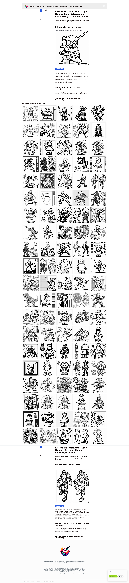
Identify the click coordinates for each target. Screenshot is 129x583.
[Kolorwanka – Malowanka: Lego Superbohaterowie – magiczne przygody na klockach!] (48, 351)
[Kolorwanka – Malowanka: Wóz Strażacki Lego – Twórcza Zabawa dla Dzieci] (81, 232)
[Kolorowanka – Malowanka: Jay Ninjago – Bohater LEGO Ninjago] (64, 130)
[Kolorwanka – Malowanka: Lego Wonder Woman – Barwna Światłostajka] (31, 215)
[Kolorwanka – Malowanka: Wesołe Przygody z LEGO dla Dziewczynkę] (98, 317)
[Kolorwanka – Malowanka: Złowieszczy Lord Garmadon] (98, 130)
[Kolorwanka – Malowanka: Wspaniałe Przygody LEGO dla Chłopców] (48, 232)
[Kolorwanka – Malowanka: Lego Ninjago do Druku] (48, 198)
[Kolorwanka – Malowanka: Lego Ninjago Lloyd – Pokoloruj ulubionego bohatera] (98, 266)
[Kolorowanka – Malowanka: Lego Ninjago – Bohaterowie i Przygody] (81, 113)
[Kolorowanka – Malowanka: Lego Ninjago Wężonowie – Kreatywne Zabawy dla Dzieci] (31, 385)
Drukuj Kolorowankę (78, 30)
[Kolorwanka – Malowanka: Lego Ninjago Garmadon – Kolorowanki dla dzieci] (81, 351)
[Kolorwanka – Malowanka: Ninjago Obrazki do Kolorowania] (81, 249)
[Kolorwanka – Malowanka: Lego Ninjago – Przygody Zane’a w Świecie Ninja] (48, 215)
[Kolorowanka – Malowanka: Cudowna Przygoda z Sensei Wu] (31, 113)
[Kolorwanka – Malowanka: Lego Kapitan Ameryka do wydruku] (31, 334)
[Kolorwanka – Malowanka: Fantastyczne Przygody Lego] (81, 436)
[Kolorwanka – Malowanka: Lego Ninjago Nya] (81, 147)
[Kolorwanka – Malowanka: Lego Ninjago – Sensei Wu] (31, 402)
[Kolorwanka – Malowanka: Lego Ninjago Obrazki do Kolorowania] (81, 402)
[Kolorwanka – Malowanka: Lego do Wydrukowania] (48, 334)
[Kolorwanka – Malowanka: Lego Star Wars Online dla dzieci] (31, 368)
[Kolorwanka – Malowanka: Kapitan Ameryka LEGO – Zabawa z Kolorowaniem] (81, 334)
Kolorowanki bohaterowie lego (45, 10)
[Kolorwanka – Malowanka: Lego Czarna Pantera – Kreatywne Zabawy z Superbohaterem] (64, 300)
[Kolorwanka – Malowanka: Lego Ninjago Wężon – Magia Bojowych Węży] (64, 266)
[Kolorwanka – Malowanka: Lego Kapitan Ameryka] (98, 334)
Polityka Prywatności (25, 581)
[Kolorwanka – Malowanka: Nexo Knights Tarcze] (81, 300)
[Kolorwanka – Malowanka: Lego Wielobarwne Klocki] (64, 436)
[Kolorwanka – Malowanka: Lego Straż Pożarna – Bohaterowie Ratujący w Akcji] (48, 266)
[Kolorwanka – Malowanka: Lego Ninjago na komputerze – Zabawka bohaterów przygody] (64, 419)
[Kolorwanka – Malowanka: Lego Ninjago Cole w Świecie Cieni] (98, 215)
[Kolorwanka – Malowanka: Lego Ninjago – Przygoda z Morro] (64, 283)
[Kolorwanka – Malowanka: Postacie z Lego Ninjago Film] (81, 215)
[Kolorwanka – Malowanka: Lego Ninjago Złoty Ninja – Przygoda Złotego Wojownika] (98, 402)
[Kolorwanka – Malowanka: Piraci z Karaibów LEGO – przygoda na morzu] (64, 385)
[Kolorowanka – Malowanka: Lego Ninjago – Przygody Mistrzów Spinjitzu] (64, 113)
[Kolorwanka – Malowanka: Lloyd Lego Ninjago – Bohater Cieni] (31, 266)
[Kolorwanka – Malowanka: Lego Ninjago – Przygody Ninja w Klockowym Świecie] (98, 181)
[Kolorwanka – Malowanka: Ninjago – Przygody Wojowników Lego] (98, 436)
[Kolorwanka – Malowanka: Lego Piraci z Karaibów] (81, 368)
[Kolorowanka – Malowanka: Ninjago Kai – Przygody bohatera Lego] (31, 130)
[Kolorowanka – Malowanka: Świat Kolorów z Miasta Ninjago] (48, 130)
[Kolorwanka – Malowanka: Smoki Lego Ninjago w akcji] (98, 232)
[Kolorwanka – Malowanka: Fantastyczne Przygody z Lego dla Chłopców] (64, 232)
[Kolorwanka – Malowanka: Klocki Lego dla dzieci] (64, 147)
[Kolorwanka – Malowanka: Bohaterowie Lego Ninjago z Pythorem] (48, 300)
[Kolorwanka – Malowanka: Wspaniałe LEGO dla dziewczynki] (64, 334)
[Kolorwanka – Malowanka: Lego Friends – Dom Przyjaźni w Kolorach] (81, 419)
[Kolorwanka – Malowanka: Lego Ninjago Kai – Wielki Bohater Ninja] (48, 164)
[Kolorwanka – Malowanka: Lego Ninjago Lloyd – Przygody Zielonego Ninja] (81, 283)
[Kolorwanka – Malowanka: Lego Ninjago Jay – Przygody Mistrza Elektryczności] (64, 164)
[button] (104, 6)
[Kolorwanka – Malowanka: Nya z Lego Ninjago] (98, 164)
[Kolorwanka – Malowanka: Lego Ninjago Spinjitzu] (48, 385)
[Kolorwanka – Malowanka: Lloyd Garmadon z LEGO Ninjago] (48, 147)
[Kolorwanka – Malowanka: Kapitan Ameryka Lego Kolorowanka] (31, 351)
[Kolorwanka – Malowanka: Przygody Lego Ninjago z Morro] (81, 266)
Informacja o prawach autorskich (36, 581)
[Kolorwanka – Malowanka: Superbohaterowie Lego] (98, 351)
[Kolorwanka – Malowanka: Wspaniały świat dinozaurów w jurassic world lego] (48, 317)
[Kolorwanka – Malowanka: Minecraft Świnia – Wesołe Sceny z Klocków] (81, 164)
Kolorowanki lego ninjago (45, 447)
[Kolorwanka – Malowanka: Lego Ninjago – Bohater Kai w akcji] (98, 147)
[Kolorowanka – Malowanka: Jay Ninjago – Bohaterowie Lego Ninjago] (81, 130)
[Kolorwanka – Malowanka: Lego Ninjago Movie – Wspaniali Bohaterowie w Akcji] (48, 283)
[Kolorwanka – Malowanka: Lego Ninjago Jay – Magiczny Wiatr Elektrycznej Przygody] (48, 181)
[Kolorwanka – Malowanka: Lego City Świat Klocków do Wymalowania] (64, 317)
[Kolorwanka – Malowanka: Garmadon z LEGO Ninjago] (31, 147)
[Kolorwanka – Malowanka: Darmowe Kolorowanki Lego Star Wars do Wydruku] (48, 402)
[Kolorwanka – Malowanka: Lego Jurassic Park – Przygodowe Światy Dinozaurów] (31, 283)
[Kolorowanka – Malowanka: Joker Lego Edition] (98, 113)
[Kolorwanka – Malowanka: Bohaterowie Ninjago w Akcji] (64, 249)
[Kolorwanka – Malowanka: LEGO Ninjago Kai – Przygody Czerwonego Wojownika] (31, 181)
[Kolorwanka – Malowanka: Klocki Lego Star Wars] (64, 368)
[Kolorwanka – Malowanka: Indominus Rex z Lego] (31, 300)
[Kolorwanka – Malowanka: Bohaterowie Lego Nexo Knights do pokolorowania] (31, 232)
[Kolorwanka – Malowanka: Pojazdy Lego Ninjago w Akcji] (81, 317)
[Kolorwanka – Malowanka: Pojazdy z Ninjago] (31, 249)
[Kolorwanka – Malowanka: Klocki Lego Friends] (31, 317)
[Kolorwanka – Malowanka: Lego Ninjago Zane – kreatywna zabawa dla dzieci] (31, 198)
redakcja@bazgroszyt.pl (75, 573)
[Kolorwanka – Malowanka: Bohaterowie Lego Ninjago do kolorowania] (98, 300)
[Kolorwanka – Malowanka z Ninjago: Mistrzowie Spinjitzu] (31, 436)
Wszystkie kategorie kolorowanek (49, 581)
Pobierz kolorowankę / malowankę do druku (64, 30)
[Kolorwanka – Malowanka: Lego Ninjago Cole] (98, 198)
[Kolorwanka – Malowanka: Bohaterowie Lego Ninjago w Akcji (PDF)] (31, 164)
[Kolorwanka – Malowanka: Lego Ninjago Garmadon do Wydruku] (48, 368)
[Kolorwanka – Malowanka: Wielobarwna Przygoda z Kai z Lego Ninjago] (64, 181)
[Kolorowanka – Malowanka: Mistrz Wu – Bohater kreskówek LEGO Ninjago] (48, 113)
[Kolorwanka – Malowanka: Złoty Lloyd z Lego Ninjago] (31, 419)
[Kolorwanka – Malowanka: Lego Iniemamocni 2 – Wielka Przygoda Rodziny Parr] (98, 283)
